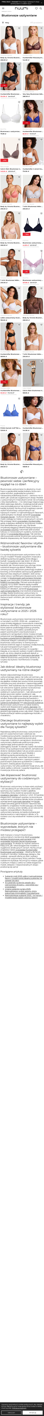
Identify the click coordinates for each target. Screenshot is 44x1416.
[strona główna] (21, 8)
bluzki (37, 801)
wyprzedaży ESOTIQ (9, 530)
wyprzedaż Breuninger (19, 534)
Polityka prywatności (19, 1408)
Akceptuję (32, 1413)
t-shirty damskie (30, 707)
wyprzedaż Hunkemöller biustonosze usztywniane (19, 851)
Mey (5, 593)
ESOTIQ (3, 587)
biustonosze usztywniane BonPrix (19, 590)
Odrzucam (11, 1413)
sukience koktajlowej (10, 703)
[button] (21, 3)
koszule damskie (8, 709)
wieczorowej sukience (33, 703)
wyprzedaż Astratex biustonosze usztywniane (20, 838)
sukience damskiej (8, 655)
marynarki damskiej (21, 801)
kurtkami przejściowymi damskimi (16, 638)
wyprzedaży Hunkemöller (28, 521)
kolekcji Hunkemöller (10, 582)
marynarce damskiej (30, 655)
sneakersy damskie (9, 795)
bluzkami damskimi (24, 636)
